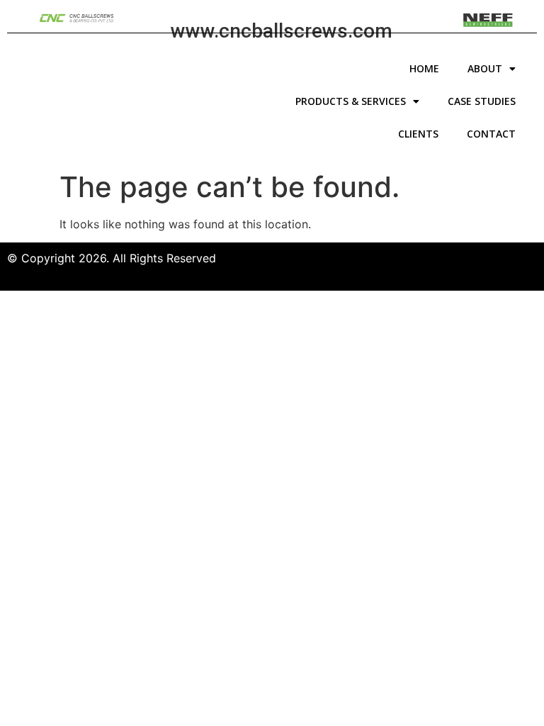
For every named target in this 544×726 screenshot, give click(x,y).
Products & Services (350, 101)
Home (424, 68)
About (485, 68)
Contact (491, 133)
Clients (418, 133)
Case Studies (482, 101)
